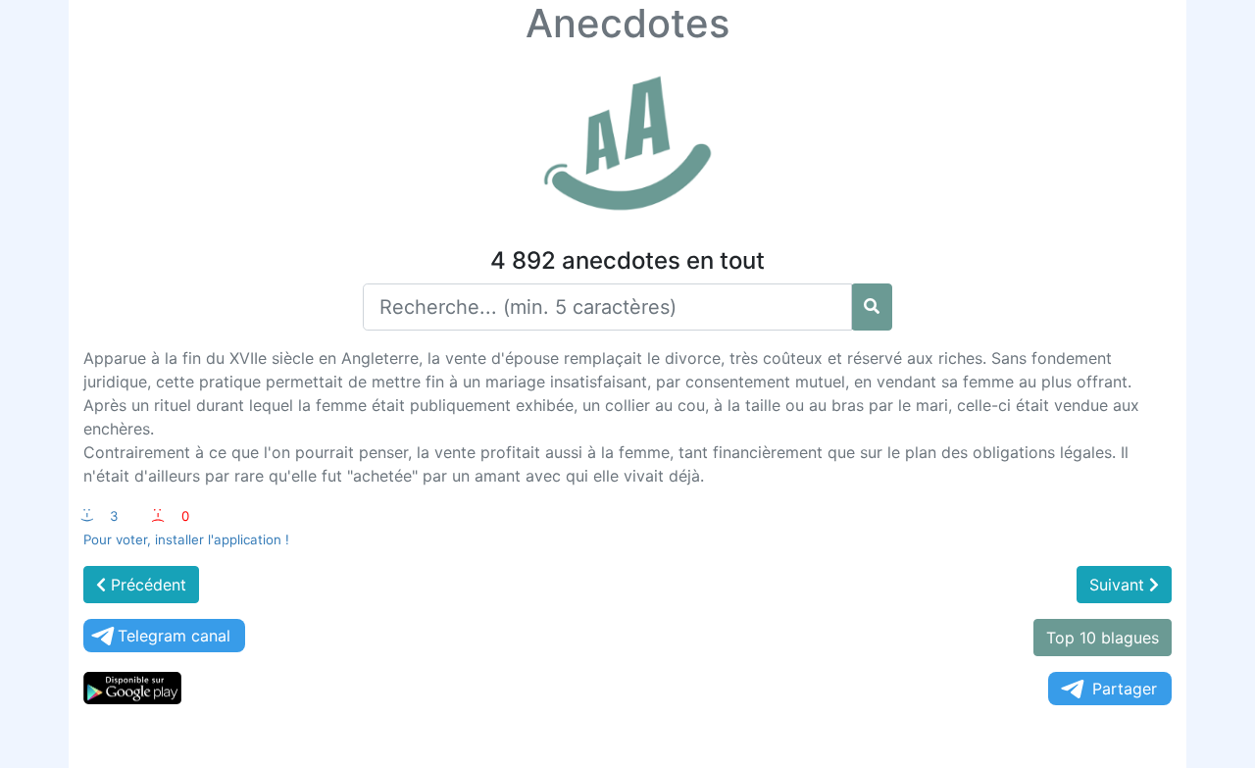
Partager (1124, 688)
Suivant (1119, 584)
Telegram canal (174, 635)
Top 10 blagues (1102, 637)
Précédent (146, 584)
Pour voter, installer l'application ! (186, 539)
